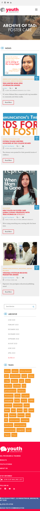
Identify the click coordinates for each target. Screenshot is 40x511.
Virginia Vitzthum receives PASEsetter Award (15, 274)
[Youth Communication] (9, 10)
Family (7, 219)
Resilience (21, 90)
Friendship (17, 386)
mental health (18, 405)
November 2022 (13, 334)
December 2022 (13, 329)
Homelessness (9, 396)
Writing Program (17, 81)
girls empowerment (10, 391)
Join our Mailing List (13, 479)
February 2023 (13, 325)
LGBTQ (31, 400)
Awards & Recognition (10, 79)
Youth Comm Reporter (9, 146)
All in (6, 376)
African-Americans (25, 371)
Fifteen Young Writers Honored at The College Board (17, 142)
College (7, 381)
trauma (29, 430)
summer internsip (10, 430)
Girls (24, 386)
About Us (4, 468)
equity (21, 381)
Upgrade (7, 435)
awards (24, 376)
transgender (20, 430)
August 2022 (12, 344)
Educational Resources (26, 79)
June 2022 (11, 348)
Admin (5, 88)
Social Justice (8, 425)
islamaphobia (8, 400)
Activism (7, 280)
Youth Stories (6, 464)
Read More (8, 102)
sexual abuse (25, 420)
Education (14, 381)
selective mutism (14, 420)
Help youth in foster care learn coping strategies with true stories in (16, 212)
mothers (18, 219)
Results (3, 460)
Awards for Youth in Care (11, 139)
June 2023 (11, 320)
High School (21, 391)
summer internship (20, 425)
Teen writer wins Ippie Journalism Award (13, 84)
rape (6, 415)
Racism (31, 410)
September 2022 (13, 339)
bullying (31, 376)
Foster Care (8, 90)
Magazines (6, 81)
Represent (15, 90)
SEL (25, 90)
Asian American (15, 376)
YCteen (28, 90)
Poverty (20, 410)
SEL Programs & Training (10, 456)
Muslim (7, 410)
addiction (15, 371)
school (28, 415)
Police (13, 410)
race (25, 410)
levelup (17, 400)
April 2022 (11, 353)
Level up (24, 400)
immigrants (25, 396)
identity (17, 396)
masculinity (8, 405)
